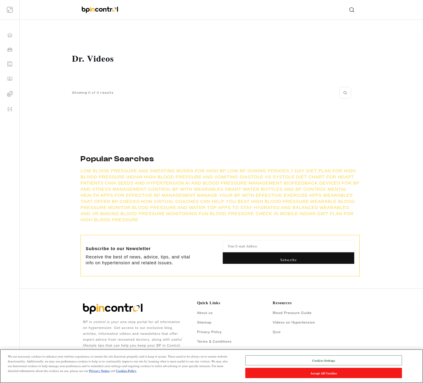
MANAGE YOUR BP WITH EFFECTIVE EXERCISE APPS (259, 195)
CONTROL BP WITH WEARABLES (185, 189)
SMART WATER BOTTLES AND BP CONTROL (276, 189)
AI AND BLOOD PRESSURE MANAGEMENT (233, 183)
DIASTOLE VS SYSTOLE (267, 176)
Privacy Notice (99, 370)
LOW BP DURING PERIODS (258, 170)
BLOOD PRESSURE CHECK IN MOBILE (254, 213)
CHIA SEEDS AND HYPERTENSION (144, 183)
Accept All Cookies (323, 373)
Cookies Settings (323, 360)
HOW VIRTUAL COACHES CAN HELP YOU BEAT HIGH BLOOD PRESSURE (225, 201)
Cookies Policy (126, 370)
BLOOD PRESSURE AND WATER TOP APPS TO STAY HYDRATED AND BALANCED (225, 207)
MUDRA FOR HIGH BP (201, 170)
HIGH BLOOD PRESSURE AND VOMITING (192, 176)
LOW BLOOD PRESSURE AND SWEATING (128, 170)
